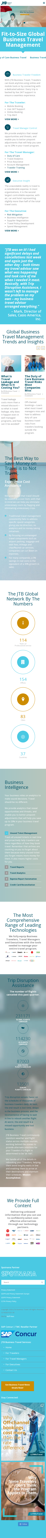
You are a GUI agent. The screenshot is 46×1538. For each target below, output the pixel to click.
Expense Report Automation (23, 879)
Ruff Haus (10, 1316)
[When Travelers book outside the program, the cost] (23, 1432)
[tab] (23, 833)
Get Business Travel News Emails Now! (17, 1386)
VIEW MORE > (12, 119)
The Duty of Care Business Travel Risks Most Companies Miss (34, 383)
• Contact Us (9, 1370)
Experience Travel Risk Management (25, 14)
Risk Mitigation (14, 214)
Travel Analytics (17, 873)
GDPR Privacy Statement (10, 1297)
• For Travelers (10, 1353)
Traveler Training (16, 167)
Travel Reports (17, 867)
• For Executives (10, 1364)
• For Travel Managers (14, 1358)
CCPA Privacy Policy (8, 1301)
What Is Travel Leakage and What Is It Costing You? (10, 381)
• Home (6, 1347)
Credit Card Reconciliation (22, 884)
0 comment (5, 393)
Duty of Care (13, 155)
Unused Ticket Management (23, 833)
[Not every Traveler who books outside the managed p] (23, 1491)
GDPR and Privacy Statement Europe (15, 1294)
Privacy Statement (8, 1290)
